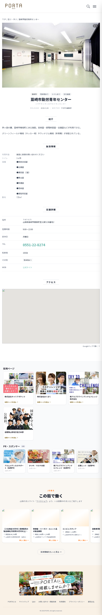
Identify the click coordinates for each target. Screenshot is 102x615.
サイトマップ (24, 601)
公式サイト (27, 267)
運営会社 (91, 601)
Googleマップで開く (90, 346)
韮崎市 (34, 94)
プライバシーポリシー (77, 601)
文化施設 (67, 94)
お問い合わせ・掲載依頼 (47, 601)
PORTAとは (12, 601)
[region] (51, 55)
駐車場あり (44, 94)
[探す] (88, 6)
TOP (4, 19)
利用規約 (62, 601)
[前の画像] (6, 55)
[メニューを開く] (94, 6)
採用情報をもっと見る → (51, 552)
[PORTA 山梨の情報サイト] (13, 6)
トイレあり (56, 94)
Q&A (33, 601)
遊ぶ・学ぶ (12, 19)
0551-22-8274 (34, 244)
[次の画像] (95, 55)
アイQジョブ (42, 501)
